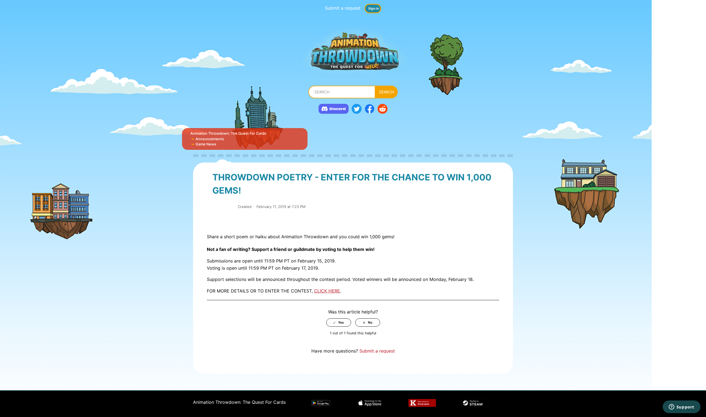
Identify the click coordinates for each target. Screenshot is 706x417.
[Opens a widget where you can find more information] (681, 407)
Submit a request (342, 8)
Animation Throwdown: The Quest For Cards (228, 133)
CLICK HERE (327, 291)
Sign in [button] (373, 8)
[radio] (338, 322)
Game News (206, 144)
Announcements (210, 139)
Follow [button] (223, 207)
